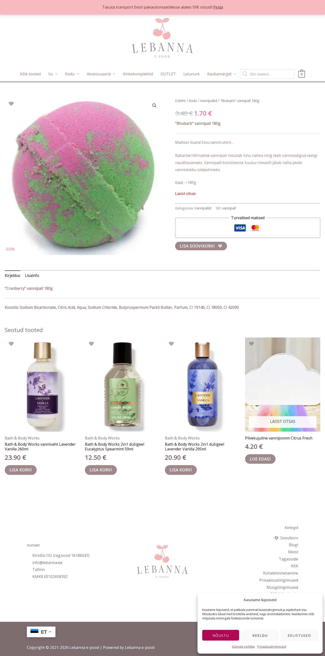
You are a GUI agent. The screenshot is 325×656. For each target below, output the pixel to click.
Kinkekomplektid (138, 74)
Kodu (69, 74)
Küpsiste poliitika (243, 647)
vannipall (229, 208)
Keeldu (260, 635)
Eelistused (299, 635)
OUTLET (168, 74)
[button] (154, 105)
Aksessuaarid (99, 74)
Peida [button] (218, 7)
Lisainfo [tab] (32, 275)
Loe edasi (260, 459)
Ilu (50, 74)
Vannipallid (208, 100)
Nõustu (220, 635)
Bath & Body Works (22, 438)
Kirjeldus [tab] (12, 275)
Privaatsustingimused (271, 647)
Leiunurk (191, 74)
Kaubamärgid (219, 74)
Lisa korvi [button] (21, 470)
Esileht (180, 100)
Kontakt (33, 545)
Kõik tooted (30, 74)
